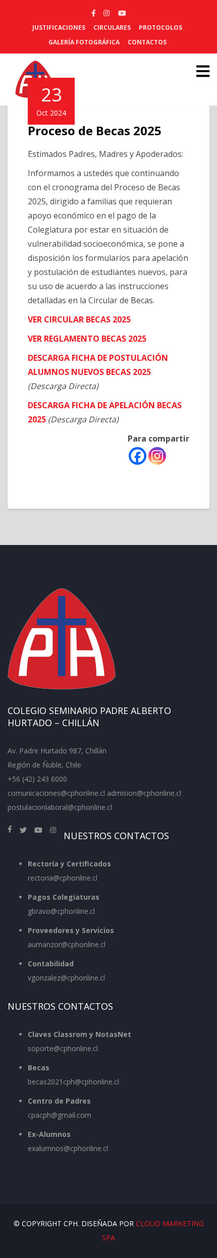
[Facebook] (137, 456)
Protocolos (160, 27)
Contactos (147, 42)
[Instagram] (157, 456)
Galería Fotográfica (84, 42)
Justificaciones (58, 27)
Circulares (112, 27)
